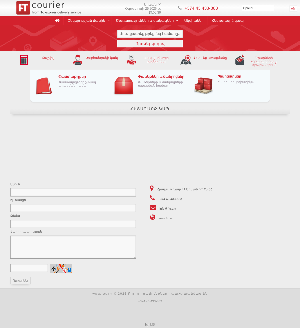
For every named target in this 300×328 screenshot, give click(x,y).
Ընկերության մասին (86, 20)
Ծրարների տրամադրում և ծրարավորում (264, 61)
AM (293, 8)
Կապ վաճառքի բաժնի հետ (156, 59)
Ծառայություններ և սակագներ (145, 20)
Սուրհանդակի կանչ (102, 57)
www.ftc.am (166, 218)
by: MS (150, 324)
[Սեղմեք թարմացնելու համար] (61, 268)
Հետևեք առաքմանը (210, 57)
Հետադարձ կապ (228, 20)
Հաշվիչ (48, 57)
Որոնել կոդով (150, 43)
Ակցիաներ (194, 20)
